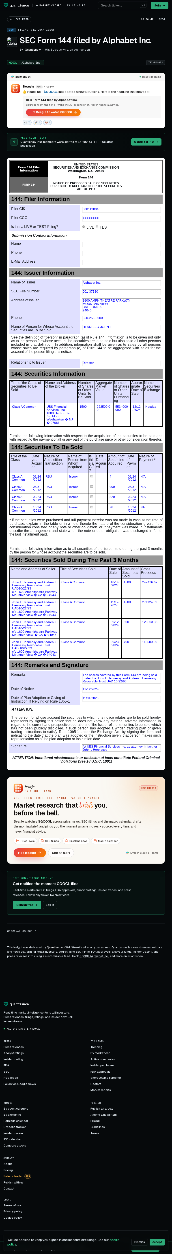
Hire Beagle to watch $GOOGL (51, 112)
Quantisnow (46, 29)
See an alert (61, 853)
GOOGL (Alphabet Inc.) (94, 956)
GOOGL (25, 62)
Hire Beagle (27, 853)
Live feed (21, 19)
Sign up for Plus (144, 142)
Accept (157, 1242)
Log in (50, 905)
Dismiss (139, 1242)
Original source (19, 931)
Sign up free (24, 905)
